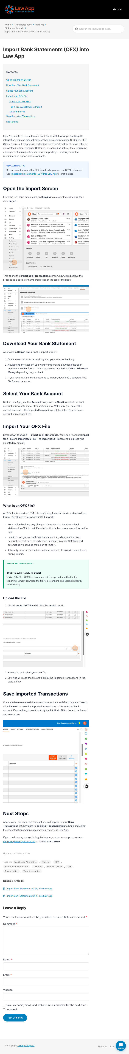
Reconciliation (11, 871)
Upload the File (17, 111)
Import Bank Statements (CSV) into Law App (34, 173)
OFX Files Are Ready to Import (26, 107)
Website (8, 989)
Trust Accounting (31, 871)
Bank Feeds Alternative (25, 862)
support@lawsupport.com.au (19, 841)
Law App (38, 866)
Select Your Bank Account (19, 90)
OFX (69, 866)
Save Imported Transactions (20, 116)
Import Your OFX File (16, 96)
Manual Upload (54, 866)
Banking (46, 862)
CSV (57, 862)
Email (7, 974)
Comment (10, 923)
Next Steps (12, 121)
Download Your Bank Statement (22, 85)
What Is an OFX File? (20, 101)
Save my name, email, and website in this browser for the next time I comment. (46, 1007)
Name (7, 959)
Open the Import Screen (18, 79)
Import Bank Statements (16, 866)
